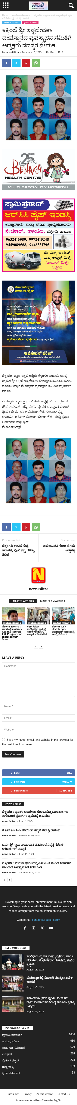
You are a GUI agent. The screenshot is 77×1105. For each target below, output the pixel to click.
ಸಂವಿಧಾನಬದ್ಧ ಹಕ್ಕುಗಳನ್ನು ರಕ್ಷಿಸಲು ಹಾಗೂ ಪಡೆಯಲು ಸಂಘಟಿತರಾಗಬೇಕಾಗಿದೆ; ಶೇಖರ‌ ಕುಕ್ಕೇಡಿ (50, 960)
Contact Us (64, 1093)
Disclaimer (13, 1093)
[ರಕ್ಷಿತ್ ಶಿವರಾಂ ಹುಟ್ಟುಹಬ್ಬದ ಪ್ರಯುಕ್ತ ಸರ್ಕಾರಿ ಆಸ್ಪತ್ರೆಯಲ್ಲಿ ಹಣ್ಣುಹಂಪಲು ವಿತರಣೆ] (38, 615)
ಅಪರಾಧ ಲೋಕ (10, 1041)
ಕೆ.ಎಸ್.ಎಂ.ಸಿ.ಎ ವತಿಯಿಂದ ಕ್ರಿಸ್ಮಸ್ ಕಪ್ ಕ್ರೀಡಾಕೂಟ (31, 830)
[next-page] (41, 646)
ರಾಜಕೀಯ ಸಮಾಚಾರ (21, 14)
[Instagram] (34, 928)
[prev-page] (36, 646)
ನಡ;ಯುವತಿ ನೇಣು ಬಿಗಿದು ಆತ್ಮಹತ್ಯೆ (59, 547)
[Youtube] (52, 928)
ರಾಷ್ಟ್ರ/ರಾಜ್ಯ (8, 1066)
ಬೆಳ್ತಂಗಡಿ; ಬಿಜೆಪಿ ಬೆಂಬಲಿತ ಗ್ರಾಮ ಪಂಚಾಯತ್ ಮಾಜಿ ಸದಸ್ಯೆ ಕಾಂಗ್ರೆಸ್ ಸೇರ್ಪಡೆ (63, 630)
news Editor (12, 52)
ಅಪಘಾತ (7, 1054)
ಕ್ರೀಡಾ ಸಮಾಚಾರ (11, 1073)
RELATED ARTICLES (23, 601)
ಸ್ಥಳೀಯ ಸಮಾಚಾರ (30, 22)
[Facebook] (6, 63)
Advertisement (45, 1093)
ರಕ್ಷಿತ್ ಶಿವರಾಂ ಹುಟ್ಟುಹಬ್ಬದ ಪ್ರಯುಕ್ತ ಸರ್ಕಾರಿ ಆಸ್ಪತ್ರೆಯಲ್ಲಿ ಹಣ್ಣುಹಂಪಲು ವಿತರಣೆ (37, 630)
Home (5, 14)
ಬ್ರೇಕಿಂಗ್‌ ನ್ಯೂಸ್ (10, 1060)
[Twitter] (16, 63)
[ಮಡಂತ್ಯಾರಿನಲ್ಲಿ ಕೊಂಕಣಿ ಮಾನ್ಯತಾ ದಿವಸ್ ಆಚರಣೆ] (13, 984)
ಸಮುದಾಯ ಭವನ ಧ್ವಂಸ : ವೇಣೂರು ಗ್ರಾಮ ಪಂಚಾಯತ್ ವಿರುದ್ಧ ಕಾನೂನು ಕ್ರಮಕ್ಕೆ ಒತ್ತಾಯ (51, 1002)
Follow (67, 781)
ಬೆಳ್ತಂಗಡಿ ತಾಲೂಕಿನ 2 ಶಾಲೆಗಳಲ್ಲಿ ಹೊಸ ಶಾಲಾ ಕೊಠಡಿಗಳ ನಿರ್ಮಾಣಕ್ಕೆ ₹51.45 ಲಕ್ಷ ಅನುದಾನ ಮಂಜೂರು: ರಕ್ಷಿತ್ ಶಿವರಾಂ (12, 633)
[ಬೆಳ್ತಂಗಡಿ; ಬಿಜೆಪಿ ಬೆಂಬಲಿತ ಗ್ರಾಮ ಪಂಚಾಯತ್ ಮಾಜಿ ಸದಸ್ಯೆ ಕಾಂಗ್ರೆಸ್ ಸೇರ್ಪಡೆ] (63, 615)
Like (69, 772)
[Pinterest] (26, 63)
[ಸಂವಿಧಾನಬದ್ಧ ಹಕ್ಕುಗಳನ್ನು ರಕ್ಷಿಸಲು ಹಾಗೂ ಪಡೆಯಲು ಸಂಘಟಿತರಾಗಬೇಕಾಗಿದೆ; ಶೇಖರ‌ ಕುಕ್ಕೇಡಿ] (13, 962)
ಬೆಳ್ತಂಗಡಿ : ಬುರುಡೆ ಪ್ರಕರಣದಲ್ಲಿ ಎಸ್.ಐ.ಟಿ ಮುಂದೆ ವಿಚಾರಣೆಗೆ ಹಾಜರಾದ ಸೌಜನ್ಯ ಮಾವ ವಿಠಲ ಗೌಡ (36, 865)
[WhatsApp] (36, 63)
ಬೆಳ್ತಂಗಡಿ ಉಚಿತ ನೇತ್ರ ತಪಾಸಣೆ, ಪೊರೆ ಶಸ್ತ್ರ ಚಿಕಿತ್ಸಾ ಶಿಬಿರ (18, 550)
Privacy (28, 1093)
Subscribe (65, 790)
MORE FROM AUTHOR (52, 601)
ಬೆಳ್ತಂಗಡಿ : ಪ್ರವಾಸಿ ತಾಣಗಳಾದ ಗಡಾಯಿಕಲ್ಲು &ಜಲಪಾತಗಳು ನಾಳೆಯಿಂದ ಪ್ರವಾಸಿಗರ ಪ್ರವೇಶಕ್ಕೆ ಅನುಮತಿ (35, 814)
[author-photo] (38, 574)
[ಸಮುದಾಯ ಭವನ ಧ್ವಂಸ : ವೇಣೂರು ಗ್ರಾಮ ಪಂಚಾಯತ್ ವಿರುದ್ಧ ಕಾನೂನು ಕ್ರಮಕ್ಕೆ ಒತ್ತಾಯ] (13, 1004)
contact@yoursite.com (46, 919)
